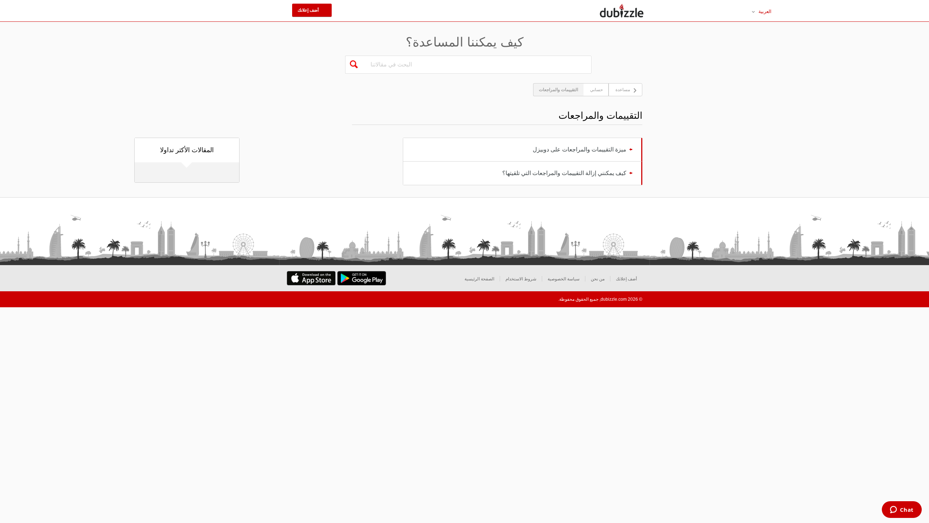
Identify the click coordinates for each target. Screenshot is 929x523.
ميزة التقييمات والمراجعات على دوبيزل (579, 149)
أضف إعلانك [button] (309, 10)
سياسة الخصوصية (564, 278)
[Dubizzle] (621, 11)
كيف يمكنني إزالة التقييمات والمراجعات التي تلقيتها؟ (564, 173)
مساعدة (622, 89)
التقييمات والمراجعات (558, 89)
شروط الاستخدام (521, 278)
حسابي (596, 89)
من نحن (598, 278)
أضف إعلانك (626, 278)
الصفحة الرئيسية (479, 278)
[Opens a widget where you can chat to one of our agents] (901, 510)
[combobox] (477, 65)
